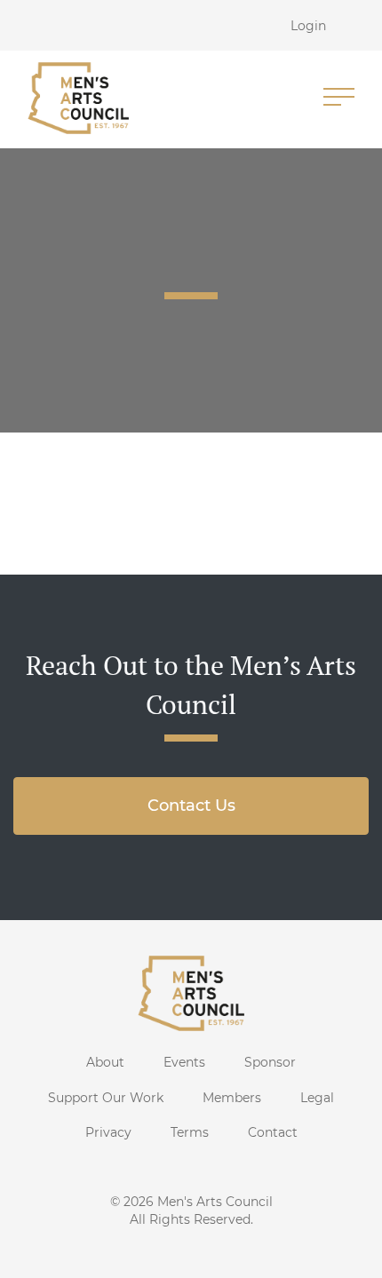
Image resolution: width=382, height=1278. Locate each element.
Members (232, 1098)
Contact (273, 1132)
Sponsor (270, 1062)
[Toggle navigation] (338, 98)
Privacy (108, 1132)
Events (184, 1062)
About (105, 1062)
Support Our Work (105, 1098)
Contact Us (191, 805)
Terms (190, 1132)
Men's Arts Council (215, 1202)
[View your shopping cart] (362, 25)
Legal (317, 1098)
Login (308, 26)
